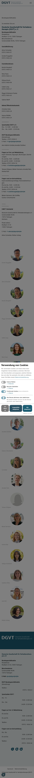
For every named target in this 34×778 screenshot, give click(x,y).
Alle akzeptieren (27, 408)
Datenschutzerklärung (22, 377)
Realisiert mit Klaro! (27, 413)
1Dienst (10, 388)
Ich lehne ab (5, 408)
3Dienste (10, 384)
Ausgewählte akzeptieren (15, 408)
